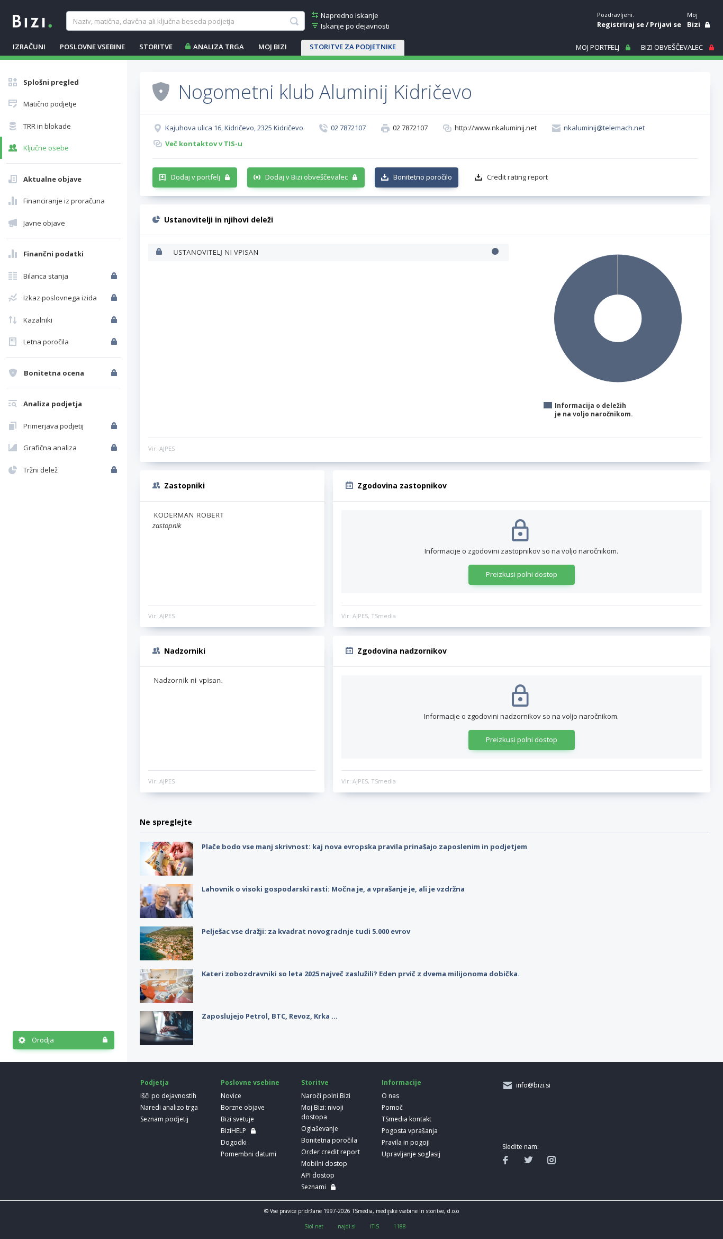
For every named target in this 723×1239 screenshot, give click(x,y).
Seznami (313, 1186)
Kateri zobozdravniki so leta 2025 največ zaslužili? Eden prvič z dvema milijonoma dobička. (361, 973)
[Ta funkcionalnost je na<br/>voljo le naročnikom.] (115, 276)
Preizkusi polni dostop (521, 574)
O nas (390, 1095)
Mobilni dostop (324, 1163)
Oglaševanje (319, 1128)
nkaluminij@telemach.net (604, 127)
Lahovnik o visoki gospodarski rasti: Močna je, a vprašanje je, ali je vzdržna (333, 889)
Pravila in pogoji (406, 1142)
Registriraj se (620, 24)
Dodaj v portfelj (195, 177)
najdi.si (347, 1226)
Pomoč (392, 1107)
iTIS (374, 1226)
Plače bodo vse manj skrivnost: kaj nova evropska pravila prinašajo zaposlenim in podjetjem (364, 846)
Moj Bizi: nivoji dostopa (322, 1112)
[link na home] (32, 20)
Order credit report (330, 1151)
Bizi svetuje (237, 1119)
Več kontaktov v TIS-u (203, 143)
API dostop (318, 1175)
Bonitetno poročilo (422, 177)
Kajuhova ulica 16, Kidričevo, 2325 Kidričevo (234, 127)
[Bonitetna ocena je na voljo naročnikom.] (160, 91)
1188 (399, 1226)
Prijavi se (665, 24)
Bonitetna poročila (329, 1140)
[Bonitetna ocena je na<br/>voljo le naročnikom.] (115, 373)
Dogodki (234, 1142)
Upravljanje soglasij (411, 1153)
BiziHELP (233, 1130)
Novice (231, 1095)
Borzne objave (243, 1107)
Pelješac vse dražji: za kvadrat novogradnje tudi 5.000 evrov (306, 931)
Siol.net (313, 1226)
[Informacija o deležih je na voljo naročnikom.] (160, 252)
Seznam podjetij (164, 1119)
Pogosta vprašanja (410, 1130)
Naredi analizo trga (169, 1107)
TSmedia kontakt (406, 1119)
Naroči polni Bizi (325, 1095)
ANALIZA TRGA (218, 46)
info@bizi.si (531, 1085)
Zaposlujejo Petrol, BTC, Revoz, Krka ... (270, 1016)
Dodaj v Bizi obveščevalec (306, 177)
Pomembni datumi (248, 1153)
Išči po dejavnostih (168, 1095)
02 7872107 (348, 127)
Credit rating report (517, 177)
